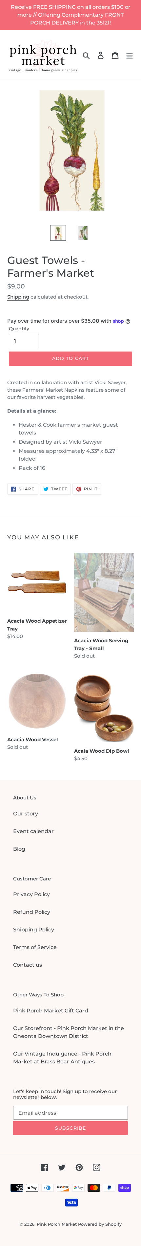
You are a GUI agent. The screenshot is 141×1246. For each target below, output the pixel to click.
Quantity (19, 329)
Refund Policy (31, 912)
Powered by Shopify (100, 1224)
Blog (19, 849)
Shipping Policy (33, 929)
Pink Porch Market (57, 1224)
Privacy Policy (31, 894)
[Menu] (129, 55)
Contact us (27, 965)
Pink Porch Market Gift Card (50, 1011)
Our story (25, 814)
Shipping (18, 297)
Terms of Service (35, 947)
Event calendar (33, 831)
